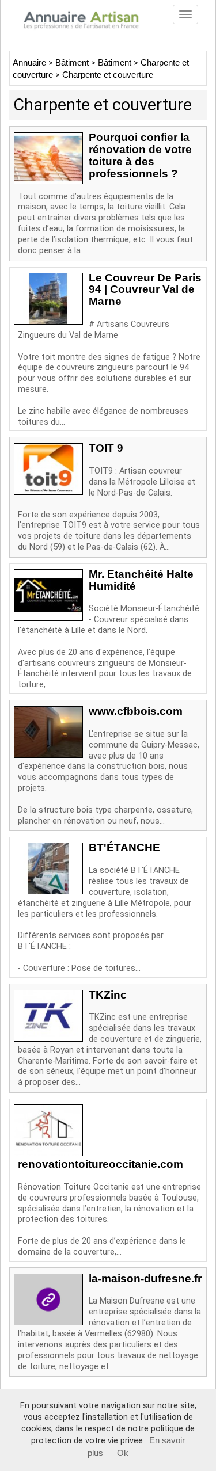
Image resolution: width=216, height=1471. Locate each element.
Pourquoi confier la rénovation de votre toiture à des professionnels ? (140, 155)
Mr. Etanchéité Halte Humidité (141, 580)
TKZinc (108, 995)
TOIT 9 (106, 448)
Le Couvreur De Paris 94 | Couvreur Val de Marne (145, 290)
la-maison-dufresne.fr (145, 1278)
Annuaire (29, 62)
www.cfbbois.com (136, 711)
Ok (122, 1453)
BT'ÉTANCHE (124, 847)
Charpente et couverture (107, 74)
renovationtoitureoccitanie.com (100, 1164)
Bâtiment (73, 62)
